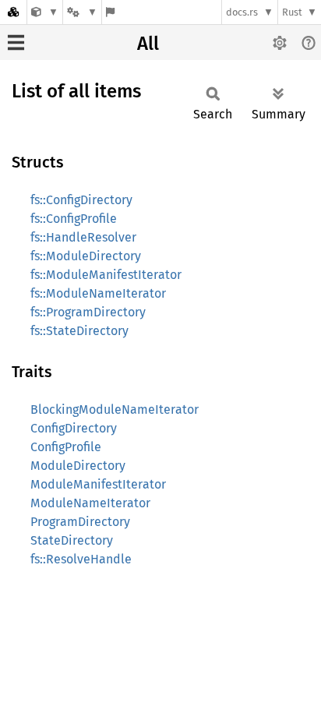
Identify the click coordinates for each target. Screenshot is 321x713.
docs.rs (242, 12)
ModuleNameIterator (90, 503)
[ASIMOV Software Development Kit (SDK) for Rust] (44, 12)
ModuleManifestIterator (98, 484)
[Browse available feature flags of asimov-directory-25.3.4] (110, 12)
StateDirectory (71, 540)
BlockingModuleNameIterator (114, 409)
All (148, 44)
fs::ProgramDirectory (88, 312)
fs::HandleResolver (83, 237)
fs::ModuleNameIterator (98, 293)
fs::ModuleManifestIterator (106, 274)
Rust (292, 12)
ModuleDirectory (77, 465)
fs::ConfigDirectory (81, 199)
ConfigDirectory (73, 428)
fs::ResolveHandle (81, 559)
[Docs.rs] (13, 12)
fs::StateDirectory (79, 330)
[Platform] (82, 12)
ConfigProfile (65, 446)
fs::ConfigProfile (73, 218)
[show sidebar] (16, 42)
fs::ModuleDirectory (85, 256)
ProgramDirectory (80, 521)
